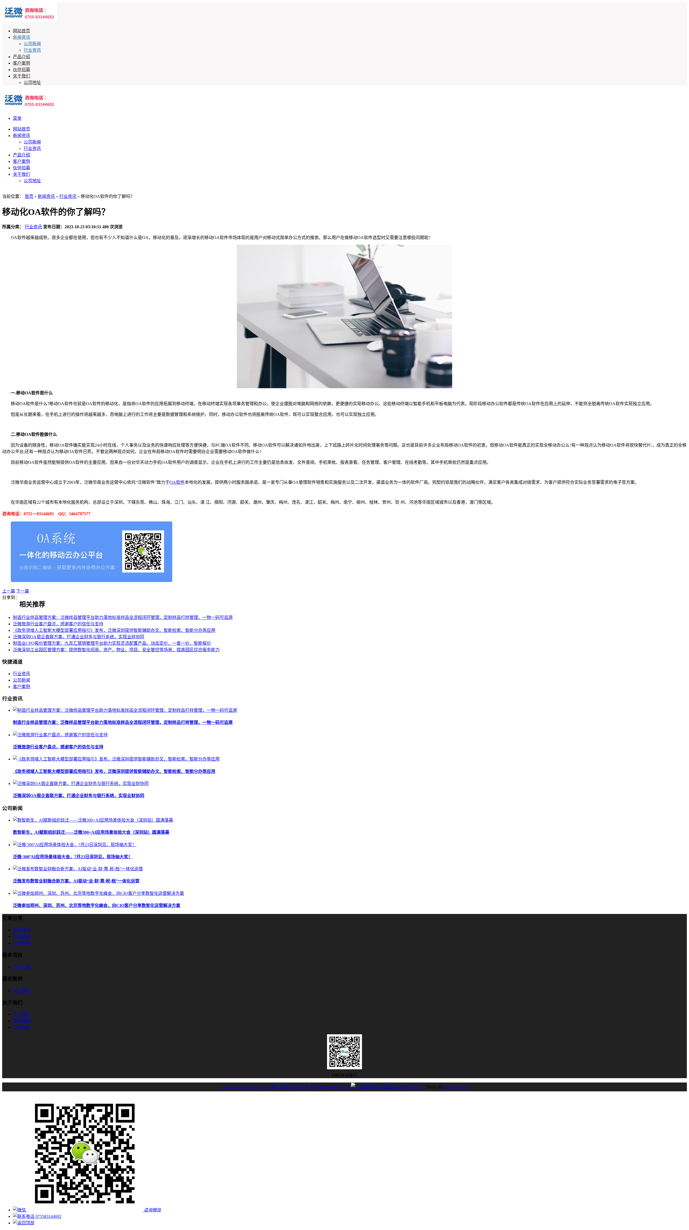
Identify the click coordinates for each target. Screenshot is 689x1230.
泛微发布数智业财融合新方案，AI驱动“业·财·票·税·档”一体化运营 (76, 881)
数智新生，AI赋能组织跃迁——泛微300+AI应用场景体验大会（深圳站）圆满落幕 (91, 832)
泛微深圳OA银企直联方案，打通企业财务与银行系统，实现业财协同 (78, 637)
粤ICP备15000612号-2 (330, 1087)
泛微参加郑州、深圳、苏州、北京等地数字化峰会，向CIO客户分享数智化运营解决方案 (96, 905)
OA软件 (177, 482)
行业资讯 (32, 50)
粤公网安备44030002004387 (398, 1087)
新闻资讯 (21, 37)
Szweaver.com (456, 1087)
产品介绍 (21, 56)
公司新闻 (32, 43)
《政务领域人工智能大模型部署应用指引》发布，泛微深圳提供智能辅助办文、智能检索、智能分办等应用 (114, 630)
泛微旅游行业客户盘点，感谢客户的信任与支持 (58, 624)
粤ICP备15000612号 (290, 1087)
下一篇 (22, 591)
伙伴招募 (21, 69)
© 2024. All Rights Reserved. (245, 1087)
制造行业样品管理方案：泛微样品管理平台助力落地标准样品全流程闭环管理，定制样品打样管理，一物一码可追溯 (123, 617)
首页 (29, 196)
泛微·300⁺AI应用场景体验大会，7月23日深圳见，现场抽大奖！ (72, 856)
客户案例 (21, 63)
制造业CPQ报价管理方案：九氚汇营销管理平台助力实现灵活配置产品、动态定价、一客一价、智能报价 (112, 643)
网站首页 (21, 31)
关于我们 (21, 76)
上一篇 (8, 591)
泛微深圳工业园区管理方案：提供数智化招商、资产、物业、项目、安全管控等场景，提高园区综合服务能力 (116, 649)
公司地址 (32, 82)
